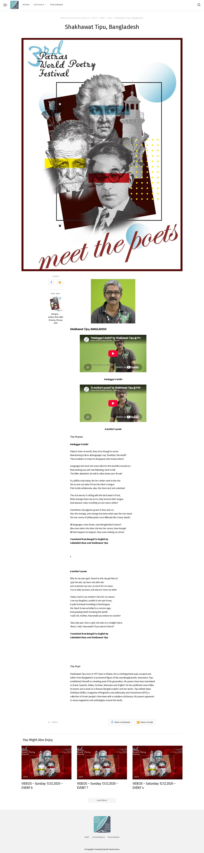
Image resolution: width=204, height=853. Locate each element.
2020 (25, 777)
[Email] (59, 282)
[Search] (199, 5)
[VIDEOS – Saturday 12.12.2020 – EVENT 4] (157, 762)
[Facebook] (51, 282)
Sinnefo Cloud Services (111, 849)
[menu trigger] (6, 5)
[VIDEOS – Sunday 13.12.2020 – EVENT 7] (102, 762)
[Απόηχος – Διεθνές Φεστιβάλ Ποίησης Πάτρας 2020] (55, 304)
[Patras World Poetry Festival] (14, 5)
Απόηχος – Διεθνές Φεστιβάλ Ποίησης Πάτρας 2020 (55, 318)
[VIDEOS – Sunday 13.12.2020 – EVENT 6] (46, 762)
